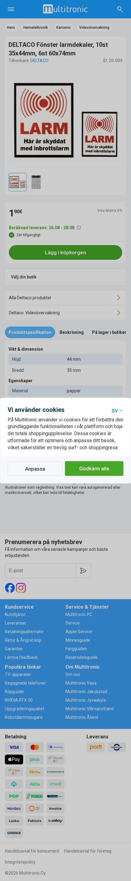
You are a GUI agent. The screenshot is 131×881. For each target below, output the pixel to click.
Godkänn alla (94, 468)
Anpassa (35, 469)
